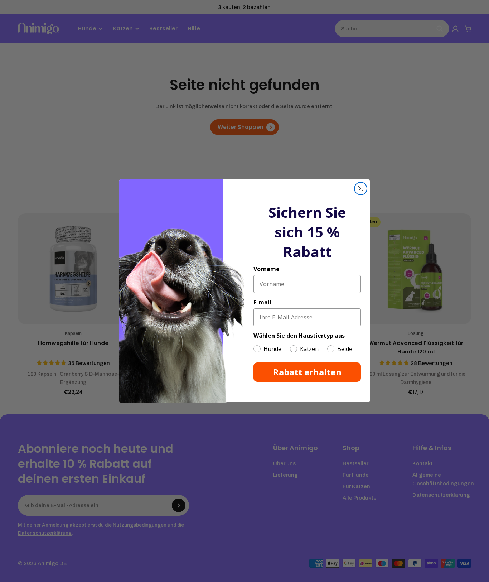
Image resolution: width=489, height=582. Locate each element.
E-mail (262, 303)
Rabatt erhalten (307, 372)
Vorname (266, 269)
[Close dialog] (360, 188)
